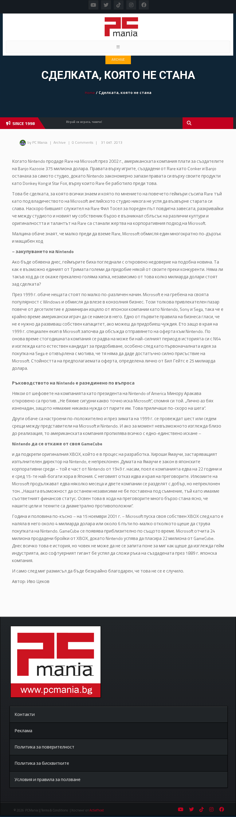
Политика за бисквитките (41, 763)
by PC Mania (37, 142)
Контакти (24, 714)
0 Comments (82, 142)
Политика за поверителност (44, 747)
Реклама (23, 730)
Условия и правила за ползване (47, 779)
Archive (118, 59)
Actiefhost (96, 810)
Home (90, 93)
